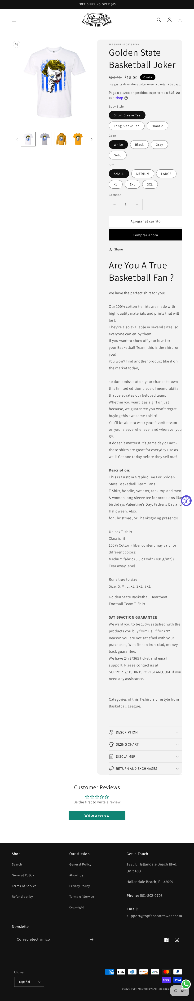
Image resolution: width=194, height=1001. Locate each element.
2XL (132, 184)
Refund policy (22, 896)
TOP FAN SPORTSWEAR (144, 988)
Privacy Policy (79, 886)
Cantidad (115, 195)
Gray (159, 144)
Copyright (76, 907)
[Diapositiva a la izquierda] (17, 139)
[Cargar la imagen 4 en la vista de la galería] (78, 139)
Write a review (96, 815)
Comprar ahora (145, 235)
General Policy (23, 875)
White (118, 144)
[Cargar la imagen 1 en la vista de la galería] (28, 139)
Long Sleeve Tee (127, 126)
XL (116, 184)
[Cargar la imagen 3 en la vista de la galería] (61, 139)
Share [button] (118, 249)
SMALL (119, 174)
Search (17, 864)
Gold (118, 155)
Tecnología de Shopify (169, 988)
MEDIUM (142, 174)
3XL (150, 184)
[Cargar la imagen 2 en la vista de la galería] (45, 139)
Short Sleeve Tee (127, 115)
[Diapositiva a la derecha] (92, 139)
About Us (76, 875)
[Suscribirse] (91, 939)
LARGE (166, 174)
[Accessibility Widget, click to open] (186, 500)
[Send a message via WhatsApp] (186, 984)
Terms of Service (24, 886)
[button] (14, 20)
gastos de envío (124, 84)
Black (139, 144)
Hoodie (157, 126)
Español (24, 982)
